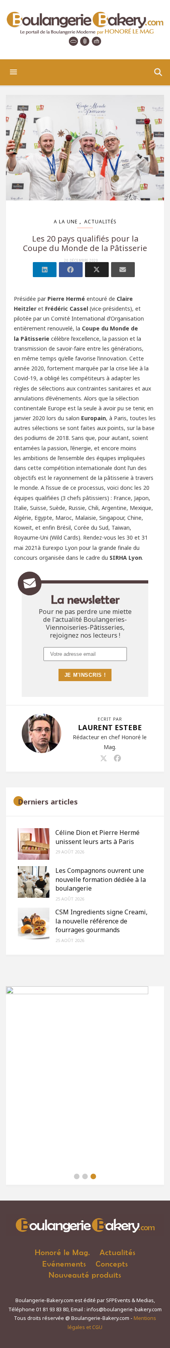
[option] (85, 1077)
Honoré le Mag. (62, 1252)
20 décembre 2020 (81, 260)
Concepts (112, 1263)
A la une (65, 221)
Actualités (100, 221)
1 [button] (76, 1176)
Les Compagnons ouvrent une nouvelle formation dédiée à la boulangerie (100, 879)
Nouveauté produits (85, 1274)
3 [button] (93, 1176)
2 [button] (85, 1176)
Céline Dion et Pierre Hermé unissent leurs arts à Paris (97, 837)
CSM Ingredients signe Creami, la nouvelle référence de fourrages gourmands (101, 921)
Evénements (64, 1263)
